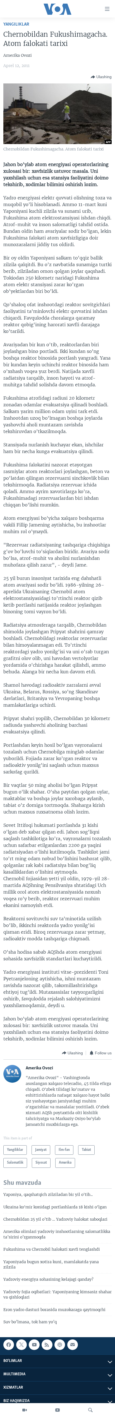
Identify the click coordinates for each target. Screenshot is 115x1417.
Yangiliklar (16, 24)
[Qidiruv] (90, 1410)
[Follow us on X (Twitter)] (21, 1344)
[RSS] (47, 1344)
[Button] (101, 77)
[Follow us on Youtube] (34, 1344)
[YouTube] (57, 1410)
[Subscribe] (72, 1344)
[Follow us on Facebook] (8, 1344)
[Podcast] (59, 1344)
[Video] (24, 1410)
